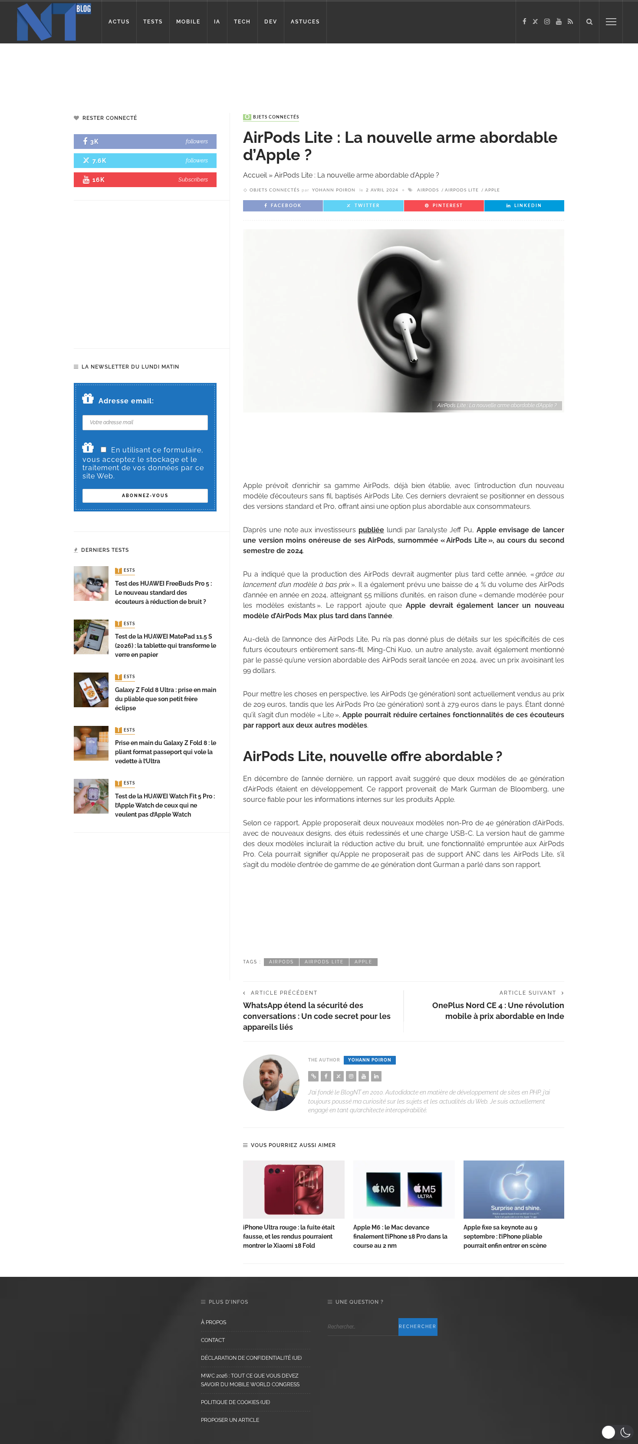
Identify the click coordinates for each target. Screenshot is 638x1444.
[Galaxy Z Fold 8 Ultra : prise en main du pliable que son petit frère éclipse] (91, 689)
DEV (270, 22)
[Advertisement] (167, 71)
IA (217, 22)
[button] (617, 1432)
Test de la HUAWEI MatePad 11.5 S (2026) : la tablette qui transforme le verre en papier (165, 645)
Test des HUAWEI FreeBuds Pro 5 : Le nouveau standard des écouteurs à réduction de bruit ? (163, 592)
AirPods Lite (462, 190)
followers (197, 141)
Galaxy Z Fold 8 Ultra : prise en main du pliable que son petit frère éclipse (165, 699)
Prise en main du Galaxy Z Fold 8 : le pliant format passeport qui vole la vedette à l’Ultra (165, 752)
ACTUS (119, 22)
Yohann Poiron (333, 190)
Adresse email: (126, 401)
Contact (213, 1340)
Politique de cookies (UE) (235, 1402)
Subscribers (193, 179)
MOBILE (188, 22)
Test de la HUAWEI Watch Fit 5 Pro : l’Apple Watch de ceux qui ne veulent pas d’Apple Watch (165, 805)
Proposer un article (230, 1420)
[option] (294, 1205)
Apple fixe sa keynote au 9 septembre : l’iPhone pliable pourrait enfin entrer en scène (505, 1236)
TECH (242, 22)
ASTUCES (305, 22)
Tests (126, 571)
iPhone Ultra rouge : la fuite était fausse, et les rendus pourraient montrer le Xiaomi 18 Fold (289, 1236)
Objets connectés (272, 117)
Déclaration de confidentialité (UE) (251, 1358)
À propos (213, 1322)
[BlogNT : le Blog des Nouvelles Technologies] (54, 21)
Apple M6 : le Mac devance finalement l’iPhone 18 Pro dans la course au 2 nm (400, 1236)
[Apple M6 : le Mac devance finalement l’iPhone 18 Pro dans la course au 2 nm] (404, 1189)
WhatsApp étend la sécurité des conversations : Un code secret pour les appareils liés (317, 1016)
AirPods (428, 190)
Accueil (255, 175)
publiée (371, 530)
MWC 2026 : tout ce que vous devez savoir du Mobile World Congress (250, 1380)
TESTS (153, 22)
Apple (492, 190)
